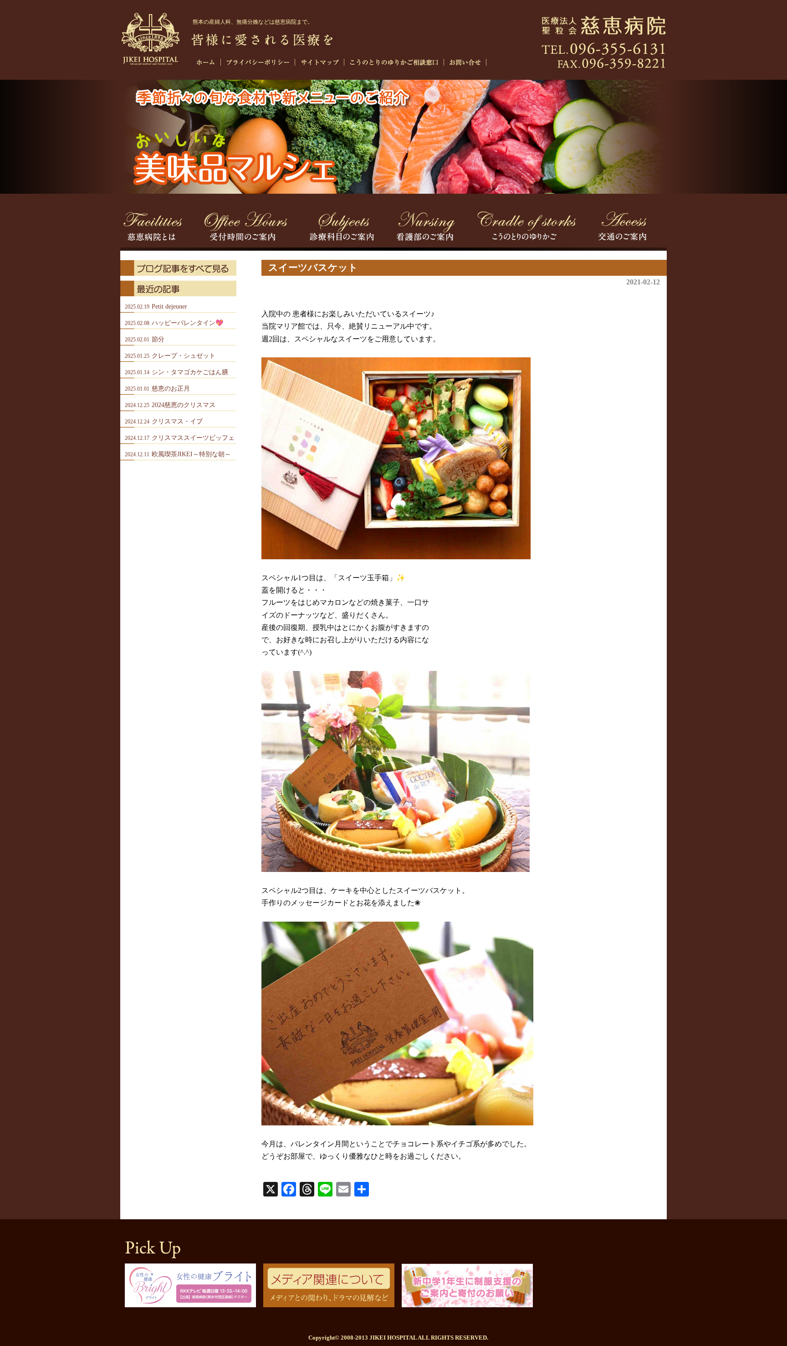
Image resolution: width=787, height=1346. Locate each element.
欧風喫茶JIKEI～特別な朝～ (178, 454)
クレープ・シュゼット (170, 355)
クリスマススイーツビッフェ (180, 437)
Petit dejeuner (156, 306)
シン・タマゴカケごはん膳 (176, 372)
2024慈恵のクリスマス (170, 405)
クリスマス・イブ (164, 421)
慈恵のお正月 (157, 388)
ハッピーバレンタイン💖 (174, 323)
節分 (144, 339)
